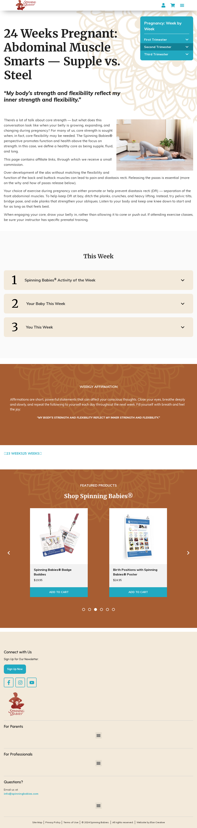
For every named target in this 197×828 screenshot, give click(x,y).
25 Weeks (31, 453)
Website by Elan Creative (151, 822)
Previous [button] (9, 553)
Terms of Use (70, 822)
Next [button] (188, 553)
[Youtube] (32, 682)
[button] (182, 5)
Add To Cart (59, 592)
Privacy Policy (52, 822)
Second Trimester (157, 47)
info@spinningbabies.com (21, 793)
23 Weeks (14, 453)
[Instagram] (20, 682)
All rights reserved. (123, 822)
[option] (98, 408)
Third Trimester (156, 54)
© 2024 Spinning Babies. (95, 822)
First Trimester (155, 39)
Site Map (37, 822)
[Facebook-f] (8, 682)
